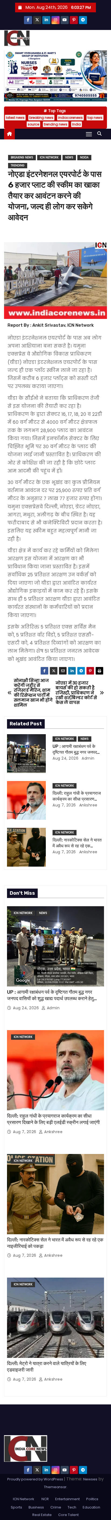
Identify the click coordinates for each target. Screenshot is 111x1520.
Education (91, 1507)
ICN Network (49, 157)
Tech (72, 1507)
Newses (90, 1479)
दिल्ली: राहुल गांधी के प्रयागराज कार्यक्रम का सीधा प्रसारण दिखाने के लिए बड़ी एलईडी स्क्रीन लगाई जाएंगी (53, 1119)
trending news (55, 124)
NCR (45, 1499)
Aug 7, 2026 (64, 805)
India (76, 124)
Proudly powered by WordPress (35, 1479)
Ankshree (88, 805)
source (33, 124)
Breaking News (22, 157)
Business (36, 1507)
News (69, 157)
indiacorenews (70, 117)
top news (95, 117)
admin (88, 758)
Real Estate (42, 1514)
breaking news (41, 117)
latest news (15, 117)
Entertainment (67, 1499)
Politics (92, 1499)
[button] (101, 133)
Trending (18, 165)
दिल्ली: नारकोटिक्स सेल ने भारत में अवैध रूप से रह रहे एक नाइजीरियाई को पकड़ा (77, 845)
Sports (16, 1507)
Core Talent (68, 1514)
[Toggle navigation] (89, 134)
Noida (84, 157)
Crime (55, 1507)
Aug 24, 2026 (65, 758)
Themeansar (55, 1486)
